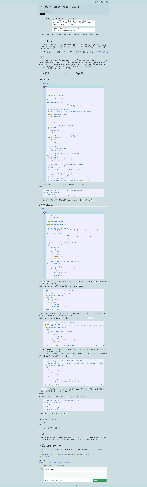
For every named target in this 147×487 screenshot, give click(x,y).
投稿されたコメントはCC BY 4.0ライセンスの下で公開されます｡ (54, 462)
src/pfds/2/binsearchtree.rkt (48, 209)
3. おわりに (45, 433)
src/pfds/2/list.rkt (45, 83)
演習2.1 (41, 186)
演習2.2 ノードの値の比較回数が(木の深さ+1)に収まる (61, 286)
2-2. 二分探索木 (46, 205)
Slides (97, 2)
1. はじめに (45, 40)
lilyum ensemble (45, 2)
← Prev (69, 486)
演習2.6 (41, 424)
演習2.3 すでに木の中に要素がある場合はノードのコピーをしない (66, 318)
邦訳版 (46, 456)
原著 (42, 456)
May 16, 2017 (71, 24)
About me (90, 2)
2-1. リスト (44, 79)
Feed (107, 2)
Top (73, 486)
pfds (49, 12)
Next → (78, 486)
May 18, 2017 (71, 30)
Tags (102, 2)
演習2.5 (41, 393)
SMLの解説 (101, 52)
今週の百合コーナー (50, 445)
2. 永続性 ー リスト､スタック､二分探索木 (62, 73)
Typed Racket (45, 12)
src (47, 10)
